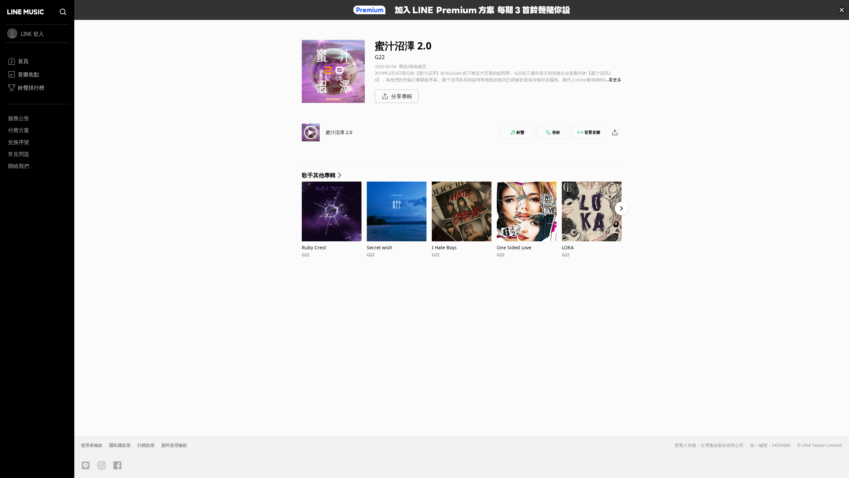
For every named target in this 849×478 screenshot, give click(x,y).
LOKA (568, 247)
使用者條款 (91, 445)
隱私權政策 (120, 445)
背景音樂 (592, 132)
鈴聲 (520, 132)
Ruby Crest (314, 247)
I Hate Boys (444, 247)
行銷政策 (146, 445)
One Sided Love (514, 247)
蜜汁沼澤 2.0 (339, 132)
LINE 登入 (32, 34)
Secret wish (379, 247)
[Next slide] (621, 208)
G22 (380, 57)
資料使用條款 (174, 445)
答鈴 (556, 132)
